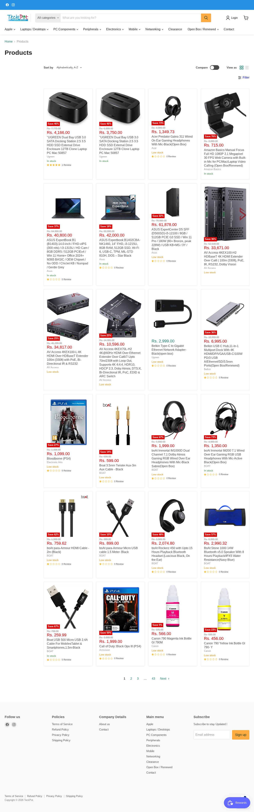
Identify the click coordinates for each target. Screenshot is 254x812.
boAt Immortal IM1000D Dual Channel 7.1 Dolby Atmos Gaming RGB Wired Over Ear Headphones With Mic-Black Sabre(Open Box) (171, 458)
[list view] (246, 67)
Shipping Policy (61, 740)
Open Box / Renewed (202, 29)
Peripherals (91, 29)
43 (153, 678)
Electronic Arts (55, 462)
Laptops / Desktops (33, 29)
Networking (153, 29)
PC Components (64, 29)
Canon (155, 646)
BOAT (102, 473)
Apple (9, 29)
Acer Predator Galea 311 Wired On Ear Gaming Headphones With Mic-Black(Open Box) (172, 140)
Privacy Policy (60, 734)
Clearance (175, 29)
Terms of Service (62, 724)
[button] (232, 18)
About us (104, 724)
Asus (49, 271)
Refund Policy (60, 729)
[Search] (206, 18)
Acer (154, 148)
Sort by (48, 67)
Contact (229, 29)
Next (163, 678)
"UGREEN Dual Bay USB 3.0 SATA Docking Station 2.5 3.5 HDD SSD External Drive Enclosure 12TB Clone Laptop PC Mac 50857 (67, 145)
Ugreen (50, 156)
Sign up (240, 735)
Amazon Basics (212, 169)
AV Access (210, 268)
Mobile (133, 29)
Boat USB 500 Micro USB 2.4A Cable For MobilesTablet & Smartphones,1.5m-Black (67, 643)
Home (9, 41)
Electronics (114, 29)
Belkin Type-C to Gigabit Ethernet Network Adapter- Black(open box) (169, 349)
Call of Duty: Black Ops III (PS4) (120, 646)
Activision (104, 650)
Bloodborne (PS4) (59, 458)
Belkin (207, 369)
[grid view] (241, 67)
